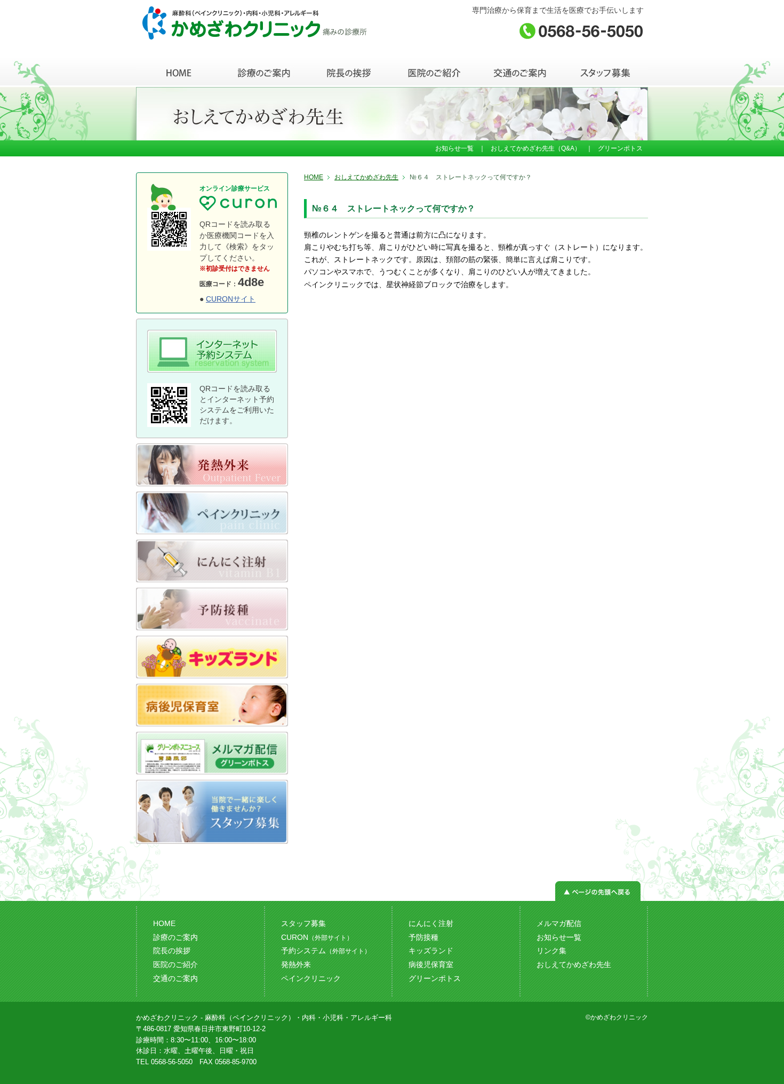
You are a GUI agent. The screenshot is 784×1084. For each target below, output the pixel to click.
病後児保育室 (431, 964)
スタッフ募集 (303, 923)
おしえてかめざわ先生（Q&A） (536, 148)
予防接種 (423, 937)
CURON (317, 937)
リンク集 (551, 950)
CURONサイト (230, 299)
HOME (313, 177)
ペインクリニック (311, 978)
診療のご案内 (175, 937)
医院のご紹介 (175, 964)
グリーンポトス (620, 148)
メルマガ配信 (559, 923)
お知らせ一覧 (454, 148)
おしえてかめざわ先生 (366, 177)
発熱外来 (296, 964)
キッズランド (431, 950)
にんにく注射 (431, 923)
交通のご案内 (175, 978)
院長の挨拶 (171, 950)
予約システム (326, 950)
